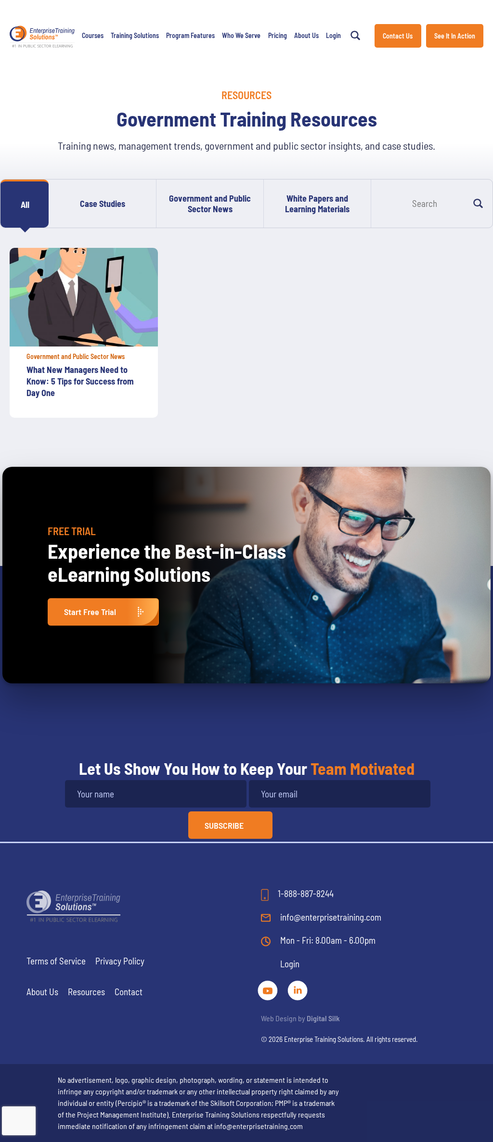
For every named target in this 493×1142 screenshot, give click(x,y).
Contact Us (398, 36)
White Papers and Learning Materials (317, 203)
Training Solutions (135, 35)
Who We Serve (241, 35)
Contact (129, 991)
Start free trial (90, 611)
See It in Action (454, 36)
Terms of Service (56, 960)
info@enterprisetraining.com (329, 917)
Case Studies (102, 203)
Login (333, 35)
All (25, 204)
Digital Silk (323, 1018)
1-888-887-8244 (305, 893)
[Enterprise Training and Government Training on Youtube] (269, 988)
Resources (86, 991)
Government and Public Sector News (210, 203)
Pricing (277, 35)
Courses (93, 35)
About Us (306, 35)
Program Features (190, 35)
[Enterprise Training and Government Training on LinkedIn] (297, 988)
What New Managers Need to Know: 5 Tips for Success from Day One (80, 381)
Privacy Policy (119, 960)
